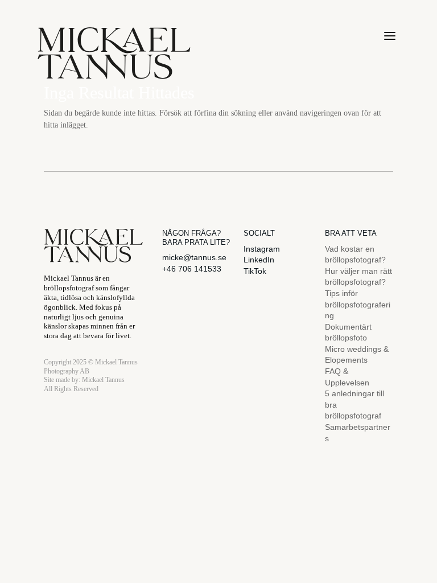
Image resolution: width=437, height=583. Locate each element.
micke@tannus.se (194, 257)
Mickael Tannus (103, 380)
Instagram (262, 248)
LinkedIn (259, 259)
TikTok (255, 271)
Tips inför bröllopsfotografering (357, 304)
